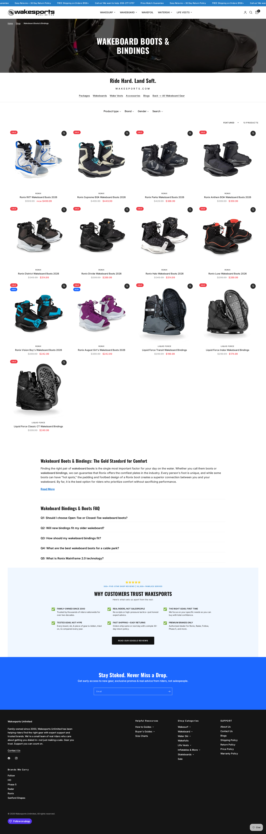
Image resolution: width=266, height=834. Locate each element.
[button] (112, 111)
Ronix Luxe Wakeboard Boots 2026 (227, 273)
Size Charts (141, 736)
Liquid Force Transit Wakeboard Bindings (164, 350)
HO (9, 780)
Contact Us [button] (14, 750)
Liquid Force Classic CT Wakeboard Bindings (38, 426)
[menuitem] (108, 12)
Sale (180, 758)
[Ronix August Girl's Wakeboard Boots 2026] (101, 312)
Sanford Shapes (16, 797)
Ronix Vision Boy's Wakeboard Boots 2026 (38, 350)
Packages (84, 95)
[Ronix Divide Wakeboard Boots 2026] (101, 235)
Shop (18, 23)
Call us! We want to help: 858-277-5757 (85, 3)
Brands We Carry (18, 770)
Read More (48, 489)
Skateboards (184, 754)
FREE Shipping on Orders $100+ (43, 3)
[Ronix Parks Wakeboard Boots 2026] (164, 159)
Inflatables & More (188, 749)
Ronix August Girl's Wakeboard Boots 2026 (101, 350)
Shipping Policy (229, 740)
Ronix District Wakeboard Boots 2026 (38, 273)
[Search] (251, 12)
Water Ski (183, 736)
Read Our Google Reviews (133, 640)
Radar (11, 788)
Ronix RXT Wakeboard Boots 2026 (38, 197)
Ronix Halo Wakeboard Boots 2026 (164, 273)
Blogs (146, 95)
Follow (11, 775)
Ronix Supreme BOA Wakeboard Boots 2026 (101, 197)
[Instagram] (18, 758)
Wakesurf (106, 12)
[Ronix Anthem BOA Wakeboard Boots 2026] (227, 159)
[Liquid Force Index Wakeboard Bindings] (227, 312)
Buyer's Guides (143, 731)
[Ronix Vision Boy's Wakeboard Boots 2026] (38, 312)
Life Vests (183, 12)
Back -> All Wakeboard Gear (169, 95)
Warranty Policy (229, 753)
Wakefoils (183, 740)
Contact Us (226, 731)
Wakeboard (127, 12)
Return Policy (227, 744)
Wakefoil (147, 12)
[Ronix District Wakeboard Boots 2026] (38, 235)
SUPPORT (226, 721)
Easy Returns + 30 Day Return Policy (159, 3)
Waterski (164, 12)
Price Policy (227, 749)
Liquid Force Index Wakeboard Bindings (227, 350)
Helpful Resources (146, 721)
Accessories (133, 95)
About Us (225, 726)
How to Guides (143, 726)
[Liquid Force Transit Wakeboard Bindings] (164, 312)
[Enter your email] (169, 691)
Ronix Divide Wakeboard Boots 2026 (101, 273)
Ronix (38, 193)
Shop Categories (188, 721)
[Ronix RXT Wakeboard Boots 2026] (38, 159)
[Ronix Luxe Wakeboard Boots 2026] (227, 235)
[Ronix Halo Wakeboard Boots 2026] (164, 235)
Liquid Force (164, 346)
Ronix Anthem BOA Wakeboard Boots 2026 (227, 197)
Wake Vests (116, 95)
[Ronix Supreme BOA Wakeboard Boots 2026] (101, 159)
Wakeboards (100, 95)
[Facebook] (11, 758)
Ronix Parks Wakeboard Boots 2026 (164, 197)
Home (10, 23)
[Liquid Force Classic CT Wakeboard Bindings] (38, 388)
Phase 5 (12, 784)
